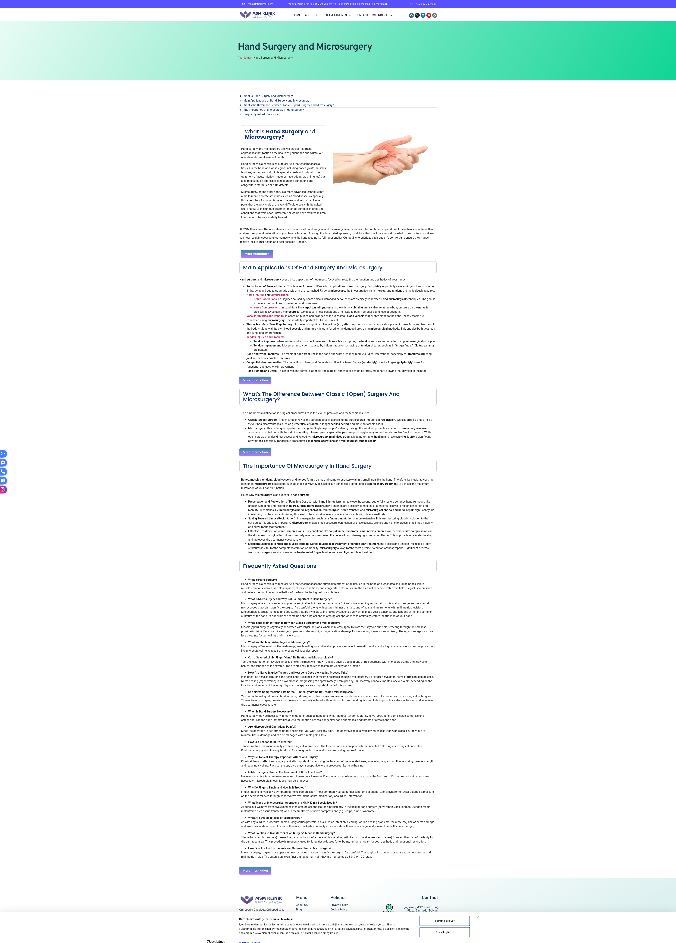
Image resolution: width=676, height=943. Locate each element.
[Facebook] (411, 15)
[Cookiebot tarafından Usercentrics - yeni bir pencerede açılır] (215, 936)
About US (311, 15)
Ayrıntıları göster (249, 936)
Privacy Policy (339, 905)
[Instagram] (417, 15)
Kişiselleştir (443, 925)
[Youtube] (428, 15)
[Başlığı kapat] (477, 910)
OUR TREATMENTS (335, 15)
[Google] (434, 15)
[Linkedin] (423, 15)
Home (297, 15)
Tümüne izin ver (445, 914)
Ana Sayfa (244, 57)
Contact (362, 15)
